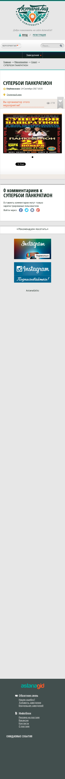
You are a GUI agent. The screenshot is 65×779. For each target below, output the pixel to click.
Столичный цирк (14, 95)
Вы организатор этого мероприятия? (16, 103)
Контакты (24, 723)
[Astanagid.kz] (32, 15)
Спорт (34, 62)
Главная (7, 62)
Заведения (32, 55)
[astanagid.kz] (32, 686)
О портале (24, 726)
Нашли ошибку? (27, 699)
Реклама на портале (29, 717)
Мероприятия (21, 62)
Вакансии (24, 720)
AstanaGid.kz (32, 290)
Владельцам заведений (31, 705)
